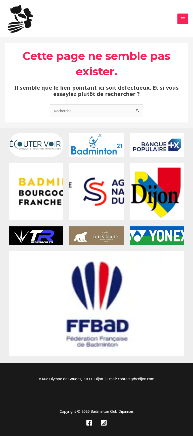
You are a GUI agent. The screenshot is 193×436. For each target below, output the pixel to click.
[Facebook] (89, 422)
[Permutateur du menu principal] (182, 19)
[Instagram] (104, 422)
